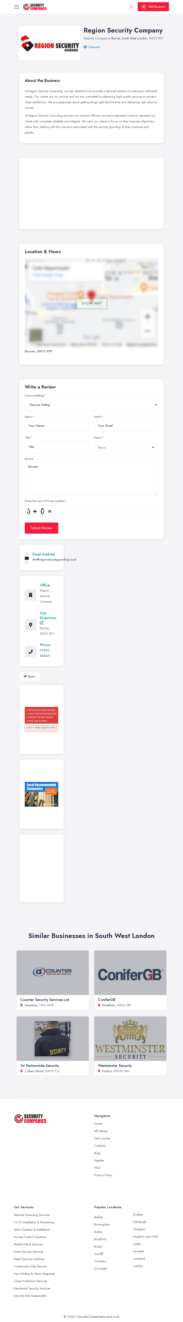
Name (28, 417)
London (138, 1266)
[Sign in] (131, 6)
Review (29, 459)
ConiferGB (106, 999)
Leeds (137, 1244)
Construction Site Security (30, 1266)
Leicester (138, 1251)
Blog (97, 1153)
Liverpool (139, 1258)
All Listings (100, 1131)
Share (31, 676)
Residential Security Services (32, 1288)
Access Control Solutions (30, 1237)
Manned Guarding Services (32, 1215)
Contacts (99, 1145)
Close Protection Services (30, 1281)
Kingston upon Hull (145, 1236)
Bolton (98, 1232)
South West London (134, 38)
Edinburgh (139, 1222)
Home (98, 1123)
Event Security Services (28, 1251)
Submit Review (41, 528)
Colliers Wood (34, 1071)
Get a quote (102, 1138)
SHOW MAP (92, 303)
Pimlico (107, 1071)
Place (97, 438)
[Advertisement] (91, 194)
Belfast (98, 1217)
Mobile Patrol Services (28, 1244)
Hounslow (31, 1005)
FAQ (97, 1167)
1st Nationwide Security (39, 1065)
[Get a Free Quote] (41, 719)
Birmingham (102, 1224)
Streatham (108, 1005)
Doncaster (100, 1268)
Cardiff (98, 1254)
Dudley (137, 1214)
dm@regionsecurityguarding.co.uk (54, 559)
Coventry (100, 1261)
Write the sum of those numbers (45, 501)
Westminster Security (115, 1065)
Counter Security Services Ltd (44, 999)
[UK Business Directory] (41, 794)
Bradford (100, 1239)
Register (99, 1160)
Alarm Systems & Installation (32, 1229)
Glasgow (139, 1229)
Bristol (98, 1246)
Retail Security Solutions (29, 1259)
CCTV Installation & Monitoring (34, 1222)
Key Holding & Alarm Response (34, 1273)
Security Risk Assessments (30, 1296)
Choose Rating (34, 396)
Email (97, 417)
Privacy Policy (103, 1175)
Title (27, 438)
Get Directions (48, 615)
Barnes (115, 38)
